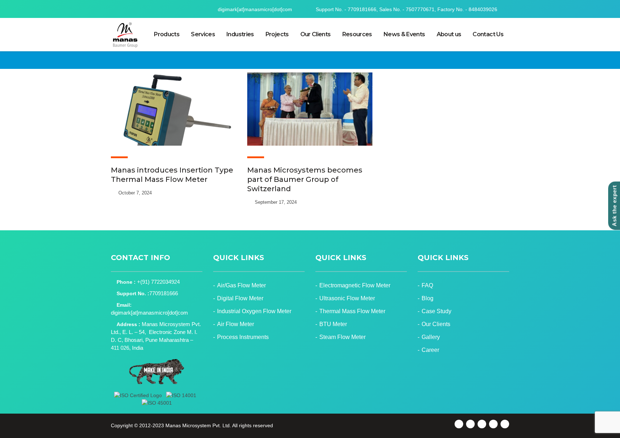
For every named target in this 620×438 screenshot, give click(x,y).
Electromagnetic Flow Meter (354, 285)
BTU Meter (333, 324)
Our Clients (315, 34)
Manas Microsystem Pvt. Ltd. (198, 425)
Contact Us (488, 34)
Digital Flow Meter (240, 298)
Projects (277, 34)
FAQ (427, 285)
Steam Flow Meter (342, 337)
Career (430, 350)
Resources (357, 34)
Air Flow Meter (235, 324)
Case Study (436, 311)
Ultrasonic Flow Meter (347, 298)
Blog (427, 298)
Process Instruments (243, 337)
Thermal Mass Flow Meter (352, 311)
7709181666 (163, 293)
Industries (240, 34)
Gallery (431, 337)
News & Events (404, 34)
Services (203, 34)
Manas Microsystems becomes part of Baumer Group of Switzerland (304, 179)
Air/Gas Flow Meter (241, 285)
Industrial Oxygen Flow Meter (254, 311)
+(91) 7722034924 (158, 282)
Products (166, 34)
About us (449, 34)
